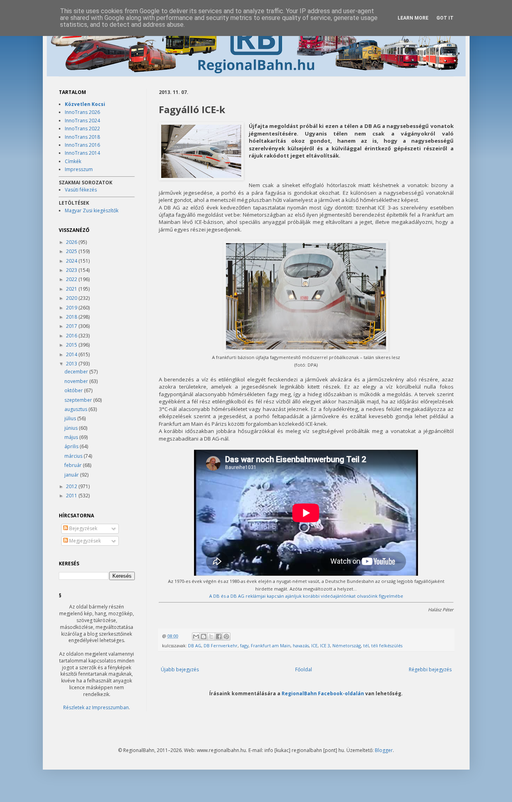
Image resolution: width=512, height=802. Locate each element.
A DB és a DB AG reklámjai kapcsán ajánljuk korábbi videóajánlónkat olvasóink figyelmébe (306, 596)
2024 (72, 260)
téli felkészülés (386, 645)
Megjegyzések (84, 540)
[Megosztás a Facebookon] (219, 636)
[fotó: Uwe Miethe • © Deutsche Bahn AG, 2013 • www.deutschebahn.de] (201, 152)
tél (366, 645)
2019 (72, 307)
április (72, 446)
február (73, 465)
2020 (72, 298)
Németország (346, 645)
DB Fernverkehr (221, 645)
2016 (72, 335)
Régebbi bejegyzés (430, 669)
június (71, 428)
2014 (72, 354)
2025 (72, 251)
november (76, 381)
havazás (301, 645)
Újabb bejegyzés (180, 669)
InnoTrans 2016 (82, 145)
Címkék (73, 161)
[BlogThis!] (204, 636)
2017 (72, 326)
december (76, 371)
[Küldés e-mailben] (196, 636)
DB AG (194, 645)
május (71, 437)
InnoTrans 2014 (82, 153)
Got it (445, 18)
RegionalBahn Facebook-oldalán (323, 693)
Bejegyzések (82, 528)
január (72, 474)
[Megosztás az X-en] (211, 636)
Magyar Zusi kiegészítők (91, 210)
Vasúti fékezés (81, 189)
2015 (72, 344)
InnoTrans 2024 (82, 120)
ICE (314, 645)
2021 (72, 288)
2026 (72, 242)
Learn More (413, 18)
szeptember (78, 400)
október (74, 390)
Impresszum (79, 169)
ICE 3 (325, 645)
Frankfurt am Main (270, 645)
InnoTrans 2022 (82, 128)
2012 (72, 486)
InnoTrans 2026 (82, 112)
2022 (72, 279)
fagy (244, 645)
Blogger (384, 750)
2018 (72, 316)
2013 (72, 363)
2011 (72, 495)
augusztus (76, 409)
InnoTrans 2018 (82, 137)
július (70, 418)
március (74, 456)
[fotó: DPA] (306, 349)
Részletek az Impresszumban (96, 707)
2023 (72, 270)
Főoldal (303, 669)
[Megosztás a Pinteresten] (226, 636)
